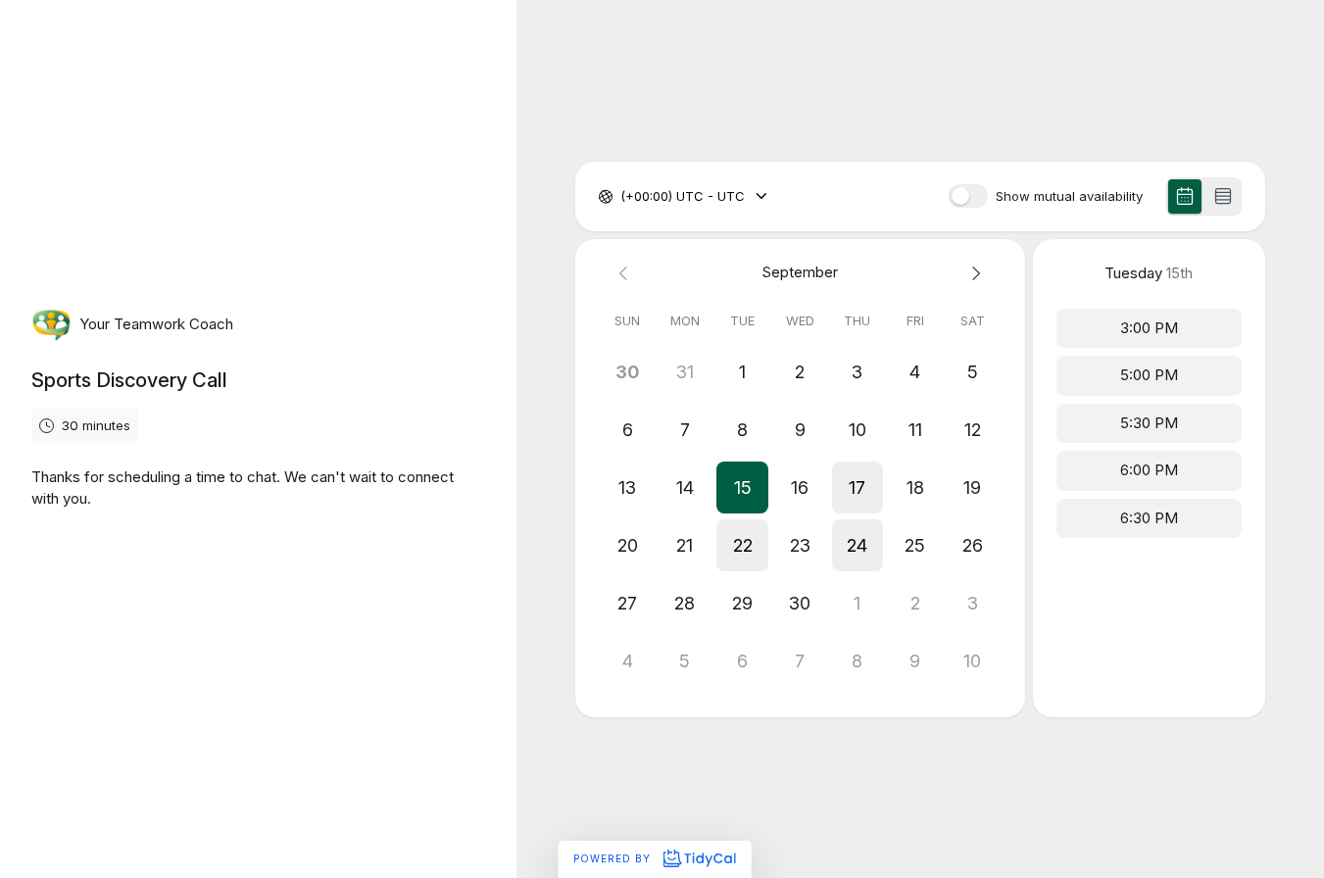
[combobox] (622, 197)
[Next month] (973, 273)
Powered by (614, 858)
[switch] (968, 196)
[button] (742, 487)
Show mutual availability (1069, 196)
